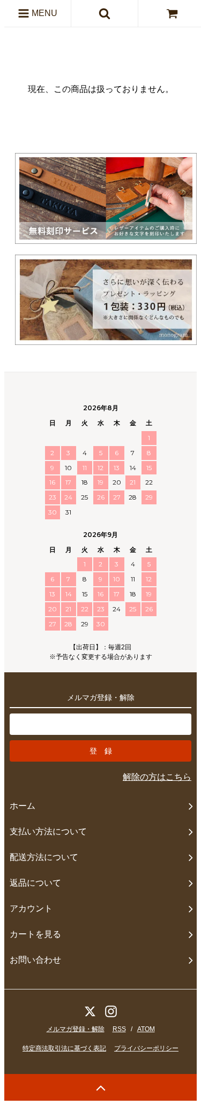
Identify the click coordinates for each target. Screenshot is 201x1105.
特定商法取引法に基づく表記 (64, 1048)
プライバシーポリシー (146, 1048)
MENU (43, 13)
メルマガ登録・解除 (76, 1029)
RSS (119, 1029)
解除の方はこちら (157, 776)
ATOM (146, 1029)
